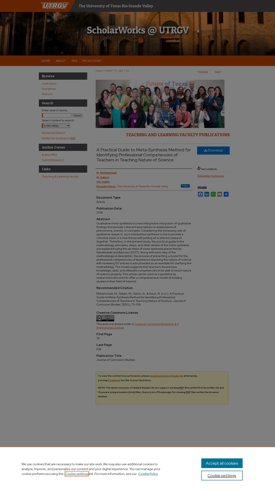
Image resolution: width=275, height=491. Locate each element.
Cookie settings (76, 474)
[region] (137, 469)
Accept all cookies (222, 463)
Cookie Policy (148, 474)
